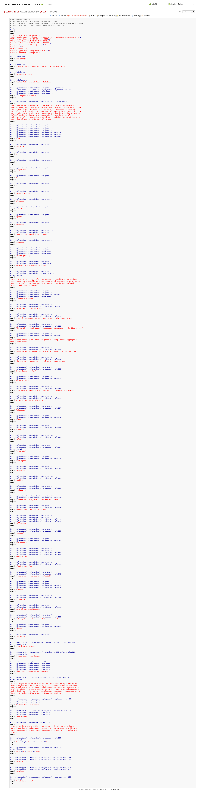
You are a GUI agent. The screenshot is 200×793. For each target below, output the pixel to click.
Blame (93, 16)
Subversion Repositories (22, 4)
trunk (12, 11)
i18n (18, 11)
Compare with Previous (107, 16)
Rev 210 (63, 16)
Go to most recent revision (78, 16)
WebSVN (88, 789)
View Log (137, 16)
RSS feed (147, 16)
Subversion (102, 789)
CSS (119, 789)
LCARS (48, 4)
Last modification (124, 16)
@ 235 (43, 11)
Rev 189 (54, 16)
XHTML (114, 789)
